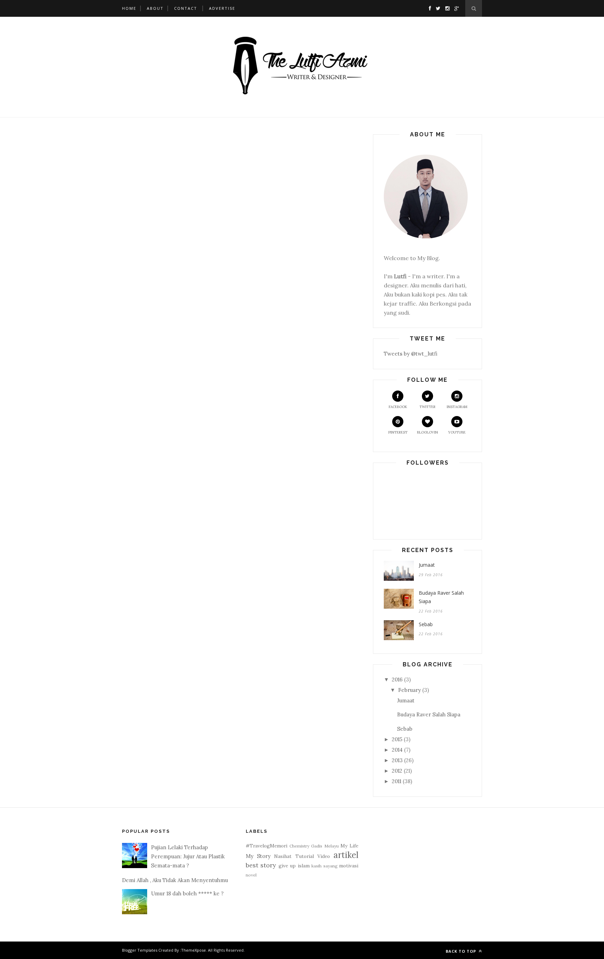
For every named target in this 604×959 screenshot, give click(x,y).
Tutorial (304, 856)
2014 (397, 749)
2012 (397, 770)
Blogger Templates (139, 950)
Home (129, 8)
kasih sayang (324, 865)
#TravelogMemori (266, 846)
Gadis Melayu (324, 846)
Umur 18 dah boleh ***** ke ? (187, 893)
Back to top (461, 951)
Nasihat (283, 856)
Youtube (457, 432)
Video (323, 856)
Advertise (222, 8)
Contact (185, 8)
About (155, 8)
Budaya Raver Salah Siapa (441, 597)
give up (287, 866)
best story (261, 865)
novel (251, 875)
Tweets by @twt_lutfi (410, 353)
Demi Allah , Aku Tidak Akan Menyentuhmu (175, 880)
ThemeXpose (193, 950)
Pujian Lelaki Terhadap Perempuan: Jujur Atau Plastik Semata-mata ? (188, 856)
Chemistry (299, 846)
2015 (397, 739)
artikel (345, 855)
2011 (396, 781)
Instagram (457, 407)
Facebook (398, 407)
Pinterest (398, 432)
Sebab (426, 624)
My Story (258, 856)
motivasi (348, 866)
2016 (397, 679)
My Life (349, 846)
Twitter (427, 407)
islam (304, 866)
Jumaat (427, 564)
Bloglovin (427, 432)
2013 (397, 760)
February (409, 690)
